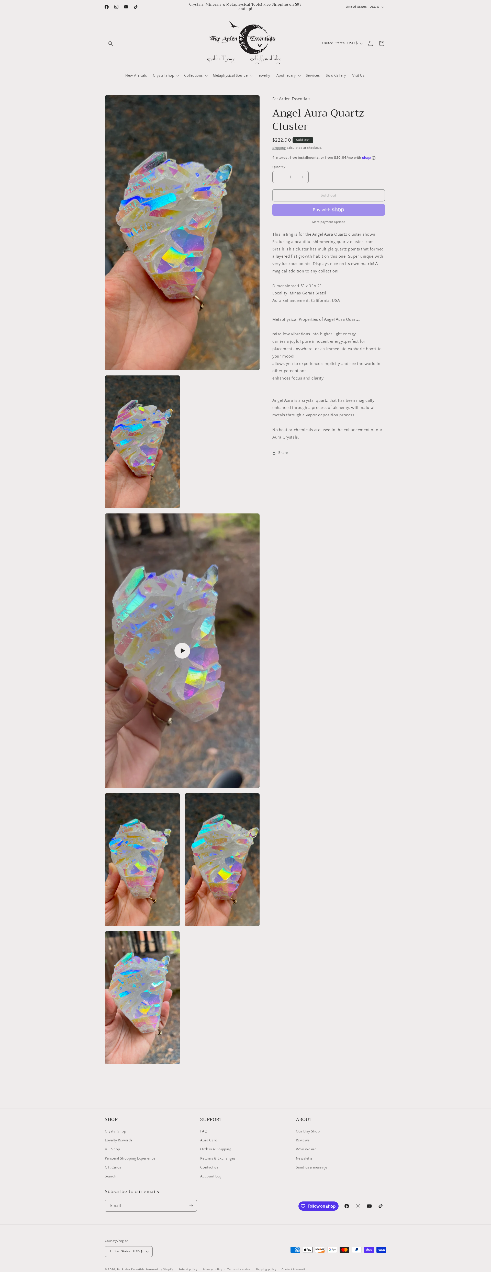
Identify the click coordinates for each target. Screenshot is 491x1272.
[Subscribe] (191, 1206)
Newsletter (305, 1158)
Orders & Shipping (215, 1149)
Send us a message (311, 1167)
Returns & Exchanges (217, 1158)
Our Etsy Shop (308, 1131)
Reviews (303, 1140)
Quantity (278, 167)
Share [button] (283, 453)
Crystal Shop (115, 1131)
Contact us (209, 1167)
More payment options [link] (328, 222)
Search (111, 1176)
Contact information (295, 1269)
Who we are (306, 1149)
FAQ (203, 1131)
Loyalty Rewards (118, 1140)
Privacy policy (212, 1269)
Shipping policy (266, 1269)
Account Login (212, 1176)
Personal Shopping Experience (130, 1158)
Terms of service (238, 1269)
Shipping (279, 148)
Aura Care (208, 1140)
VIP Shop (112, 1149)
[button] (110, 43)
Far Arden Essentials (131, 1269)
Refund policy (188, 1269)
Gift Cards (113, 1167)
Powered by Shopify (159, 1269)
